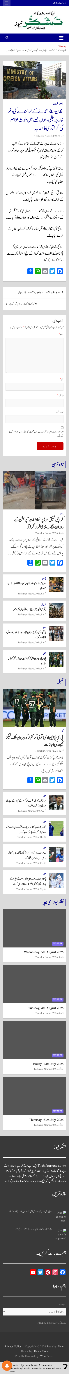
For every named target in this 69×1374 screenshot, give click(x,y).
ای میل (60, 395)
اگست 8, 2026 (58, 533)
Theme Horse (41, 1351)
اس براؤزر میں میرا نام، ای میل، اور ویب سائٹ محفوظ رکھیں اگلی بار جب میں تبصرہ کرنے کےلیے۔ (36, 434)
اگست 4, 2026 (58, 1013)
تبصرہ (61, 334)
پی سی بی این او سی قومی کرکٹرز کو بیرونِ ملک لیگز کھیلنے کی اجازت (34, 740)
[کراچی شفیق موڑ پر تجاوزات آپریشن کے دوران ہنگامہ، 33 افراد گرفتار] (60, 1216)
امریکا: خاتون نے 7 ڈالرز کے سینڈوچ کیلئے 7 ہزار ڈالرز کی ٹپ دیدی (39, 293)
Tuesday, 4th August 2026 (45, 1008)
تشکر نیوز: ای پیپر (53, 903)
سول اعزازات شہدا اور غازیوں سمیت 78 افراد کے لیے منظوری (32, 1229)
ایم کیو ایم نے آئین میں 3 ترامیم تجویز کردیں (23, 304)
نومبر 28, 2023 (57, 136)
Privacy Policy (13, 1347)
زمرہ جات (62, 1304)
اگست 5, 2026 (40, 811)
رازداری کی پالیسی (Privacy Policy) (51, 1323)
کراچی (44, 627)
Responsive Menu (6, 3)
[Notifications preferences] (7, 1365)
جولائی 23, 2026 (57, 1125)
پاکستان (61, 104)
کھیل (44, 653)
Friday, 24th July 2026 (48, 1064)
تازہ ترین (58, 465)
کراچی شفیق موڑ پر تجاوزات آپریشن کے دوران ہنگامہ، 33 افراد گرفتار (38, 523)
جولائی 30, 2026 (40, 863)
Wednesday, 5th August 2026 (43, 952)
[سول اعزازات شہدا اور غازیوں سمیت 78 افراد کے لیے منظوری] (60, 1234)
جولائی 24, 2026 (57, 1069)
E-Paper (57, 943)
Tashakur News (42, 136)
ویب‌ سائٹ (59, 412)
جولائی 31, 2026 (40, 837)
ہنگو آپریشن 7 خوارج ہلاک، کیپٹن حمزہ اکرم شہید (29, 609)
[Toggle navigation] (61, 38)
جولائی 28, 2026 (40, 889)
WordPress (46, 1356)
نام (61, 379)
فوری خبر (55, 104)
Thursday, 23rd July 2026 (46, 1120)
